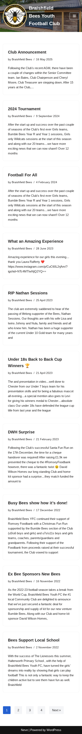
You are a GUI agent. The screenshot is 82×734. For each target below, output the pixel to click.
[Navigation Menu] (74, 16)
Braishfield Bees (22, 59)
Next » (56, 710)
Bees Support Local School (34, 640)
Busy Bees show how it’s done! (37, 503)
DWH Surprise (21, 432)
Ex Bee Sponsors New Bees (34, 574)
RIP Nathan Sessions (28, 293)
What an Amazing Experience (35, 241)
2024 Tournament (24, 109)
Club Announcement (27, 52)
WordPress (54, 730)
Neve (24, 730)
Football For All (22, 175)
